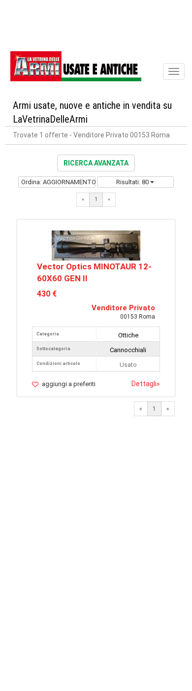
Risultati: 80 (133, 182)
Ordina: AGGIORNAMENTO (58, 182)
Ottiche (128, 335)
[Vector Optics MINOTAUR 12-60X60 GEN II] (96, 245)
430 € (47, 293)
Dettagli (145, 384)
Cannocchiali (128, 350)
